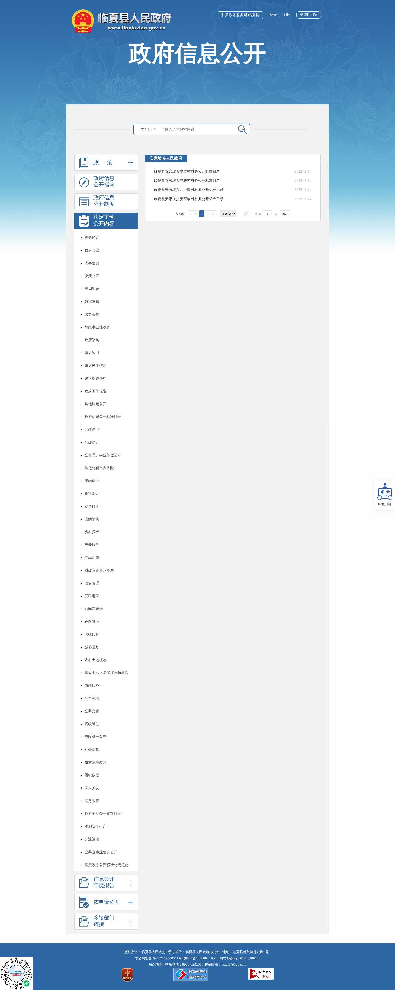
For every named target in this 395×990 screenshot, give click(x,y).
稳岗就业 (92, 481)
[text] (196, 129)
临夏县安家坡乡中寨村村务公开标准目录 (187, 180)
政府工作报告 (96, 391)
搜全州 (146, 129)
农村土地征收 (96, 660)
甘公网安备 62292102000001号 (158, 958)
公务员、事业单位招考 (103, 455)
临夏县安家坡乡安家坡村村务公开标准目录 (189, 199)
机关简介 (92, 237)
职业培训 (92, 493)
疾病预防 (92, 519)
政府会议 (92, 250)
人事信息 (92, 263)
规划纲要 (92, 289)
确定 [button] (285, 214)
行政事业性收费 (97, 327)
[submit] (240, 129)
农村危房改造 (96, 762)
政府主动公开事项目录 (103, 814)
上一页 (193, 213)
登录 (273, 15)
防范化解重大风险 (99, 468)
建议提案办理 (96, 378)
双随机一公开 (96, 737)
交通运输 (92, 839)
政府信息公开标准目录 (103, 417)
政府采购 (92, 340)
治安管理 (92, 583)
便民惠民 (92, 596)
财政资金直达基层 (99, 570)
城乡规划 (92, 647)
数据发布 (92, 301)
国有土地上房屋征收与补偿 (106, 673)
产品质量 (92, 557)
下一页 (210, 213)
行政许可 (92, 429)
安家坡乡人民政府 (165, 158)
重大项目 (92, 353)
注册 (286, 15)
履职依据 (92, 775)
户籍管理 (92, 621)
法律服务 (92, 634)
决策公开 (92, 276)
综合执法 (92, 698)
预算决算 (92, 314)
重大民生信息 (96, 365)
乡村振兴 (92, 532)
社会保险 (92, 750)
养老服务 (92, 545)
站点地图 (156, 964)
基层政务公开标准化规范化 (106, 865)
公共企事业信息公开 (101, 852)
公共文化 (92, 711)
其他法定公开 (96, 404)
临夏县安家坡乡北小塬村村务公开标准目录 (189, 190)
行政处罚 (92, 442)
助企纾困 (92, 506)
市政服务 (92, 686)
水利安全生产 (96, 826)
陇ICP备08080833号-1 (200, 958)
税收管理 (92, 724)
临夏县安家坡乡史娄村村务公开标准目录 (187, 171)
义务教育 (92, 801)
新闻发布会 (94, 609)
